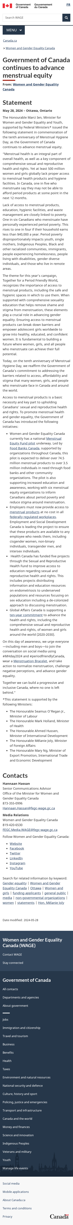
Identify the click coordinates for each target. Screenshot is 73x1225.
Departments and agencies (21, 997)
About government (15, 1006)
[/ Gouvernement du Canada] (27, 5)
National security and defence (23, 1086)
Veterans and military (17, 1152)
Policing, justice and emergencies (25, 1102)
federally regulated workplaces (33, 517)
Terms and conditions (17, 1208)
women (8, 903)
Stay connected (13, 963)
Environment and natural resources (26, 1077)
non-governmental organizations (40, 898)
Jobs (5, 1019)
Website (16, 844)
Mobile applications (16, 1192)
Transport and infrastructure (22, 1110)
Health (7, 1061)
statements (26, 903)
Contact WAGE (12, 954)
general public (55, 893)
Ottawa (35, 888)
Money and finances (16, 1127)
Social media (11, 1183)
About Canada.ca (14, 1200)
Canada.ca (10, 41)
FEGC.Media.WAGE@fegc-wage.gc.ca (30, 830)
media (7, 898)
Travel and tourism (15, 1036)
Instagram (17, 863)
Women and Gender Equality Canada (30, 48)
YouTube (16, 868)
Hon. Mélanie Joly (51, 903)
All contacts (10, 989)
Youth (7, 1160)
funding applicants (27, 893)
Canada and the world (17, 1119)
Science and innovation (18, 1135)
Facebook (17, 848)
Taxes (6, 1069)
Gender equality (15, 883)
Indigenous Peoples (16, 1143)
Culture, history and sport (20, 1094)
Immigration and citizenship (21, 1028)
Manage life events (15, 1168)
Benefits (8, 1053)
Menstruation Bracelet (30, 661)
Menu (12, 30)
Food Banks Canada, (25, 448)
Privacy (7, 1216)
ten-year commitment (26, 615)
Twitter (15, 853)
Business (9, 1044)
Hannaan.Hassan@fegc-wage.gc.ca (29, 808)
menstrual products (25, 512)
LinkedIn (16, 858)
